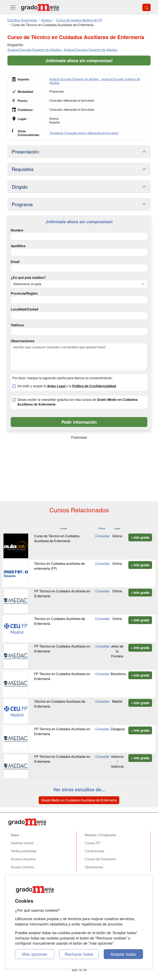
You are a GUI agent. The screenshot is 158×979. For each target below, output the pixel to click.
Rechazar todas (79, 954)
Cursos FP (92, 843)
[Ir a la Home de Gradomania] (79, 822)
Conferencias (94, 851)
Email (15, 261)
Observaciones (22, 341)
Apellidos (18, 246)
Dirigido (20, 186)
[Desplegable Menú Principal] (13, 7)
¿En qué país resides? (28, 277)
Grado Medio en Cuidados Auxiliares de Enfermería (79, 800)
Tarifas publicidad (23, 851)
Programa (22, 204)
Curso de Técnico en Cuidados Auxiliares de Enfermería (56, 538)
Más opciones (34, 954)
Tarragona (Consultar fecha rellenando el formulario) (84, 133)
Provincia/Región (24, 293)
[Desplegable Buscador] (146, 7)
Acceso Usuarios (23, 859)
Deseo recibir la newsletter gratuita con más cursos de (77, 402)
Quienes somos (22, 843)
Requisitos (23, 169)
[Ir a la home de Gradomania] (40, 7)
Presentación (25, 151)
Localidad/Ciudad (24, 309)
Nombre (17, 230)
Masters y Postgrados (100, 834)
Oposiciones (94, 867)
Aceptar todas (123, 954)
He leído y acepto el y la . (67, 386)
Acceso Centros (22, 867)
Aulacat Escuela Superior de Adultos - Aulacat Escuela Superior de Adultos (62, 49)
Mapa (15, 834)
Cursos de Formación (100, 859)
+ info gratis (140, 537)
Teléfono (17, 325)
